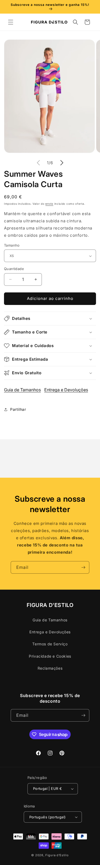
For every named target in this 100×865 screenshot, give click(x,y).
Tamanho (12, 245)
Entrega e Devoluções (66, 389)
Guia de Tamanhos (22, 389)
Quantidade (14, 269)
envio (49, 203)
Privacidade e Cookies (50, 656)
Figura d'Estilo (57, 855)
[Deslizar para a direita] (62, 163)
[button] (11, 22)
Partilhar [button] (18, 409)
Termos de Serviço (49, 644)
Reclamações (50, 668)
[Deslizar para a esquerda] (38, 163)
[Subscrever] (83, 567)
